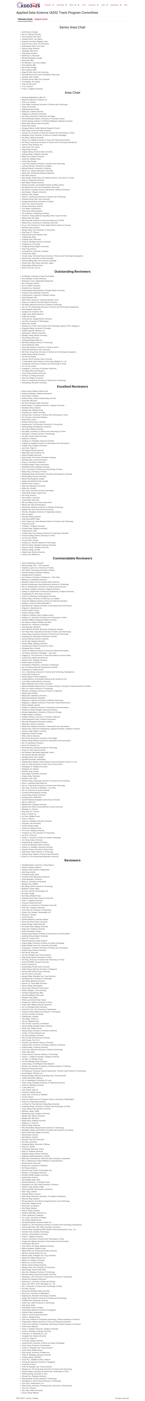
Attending (60, 5)
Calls (103, 5)
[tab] (25, 19)
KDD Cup (73, 5)
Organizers (115, 5)
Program (48, 5)
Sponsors (92, 5)
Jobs (84, 5)
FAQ (125, 5)
